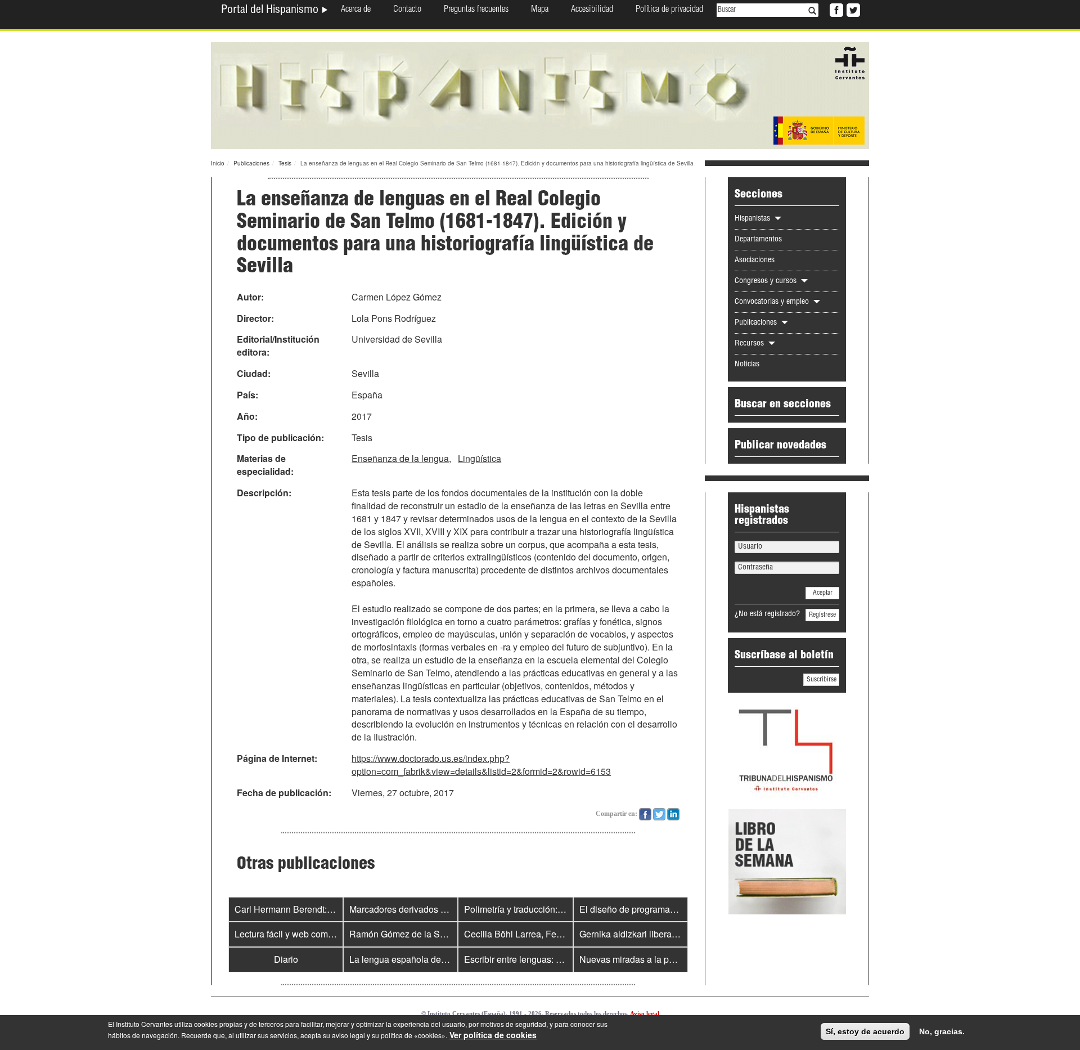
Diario (286, 959)
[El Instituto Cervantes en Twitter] (852, 9)
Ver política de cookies (493, 1034)
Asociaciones (755, 260)
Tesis (284, 163)
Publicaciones (251, 163)
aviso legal (348, 1035)
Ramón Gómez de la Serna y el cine (421, 933)
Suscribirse (821, 679)
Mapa (539, 10)
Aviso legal (644, 1013)
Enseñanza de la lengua (400, 458)
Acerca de (356, 10)
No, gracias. (942, 1031)
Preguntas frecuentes (476, 10)
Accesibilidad (592, 10)
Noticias (747, 365)
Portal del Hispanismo (271, 10)
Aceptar (822, 593)
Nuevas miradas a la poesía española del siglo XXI (681, 959)
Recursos (750, 344)
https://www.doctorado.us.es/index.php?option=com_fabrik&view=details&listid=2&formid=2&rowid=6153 (481, 765)
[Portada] (540, 94)
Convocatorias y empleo (773, 302)
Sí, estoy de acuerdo (865, 1031)
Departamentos (758, 240)
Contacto (407, 10)
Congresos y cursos (767, 281)
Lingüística (479, 458)
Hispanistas (753, 219)
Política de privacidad (669, 10)
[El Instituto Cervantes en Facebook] (835, 9)
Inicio (217, 163)
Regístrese (822, 615)
